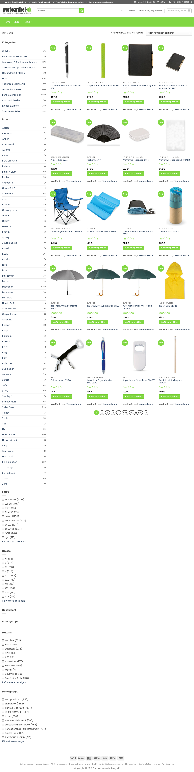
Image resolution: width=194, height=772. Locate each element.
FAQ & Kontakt (128, 11)
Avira (5, 155)
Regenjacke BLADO (168, 306)
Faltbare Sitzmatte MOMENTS (101, 231)
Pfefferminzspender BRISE (136, 160)
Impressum (62, 764)
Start (4, 33)
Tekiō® (5, 412)
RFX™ (5, 347)
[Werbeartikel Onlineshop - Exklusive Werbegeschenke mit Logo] (17, 11)
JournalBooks (9, 243)
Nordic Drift (8, 303)
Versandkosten (74, 109)
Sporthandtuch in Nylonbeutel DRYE (138, 233)
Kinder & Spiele (10, 105)
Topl (4, 423)
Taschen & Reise (11, 111)
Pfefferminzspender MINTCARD (174, 160)
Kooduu (6, 259)
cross (5, 199)
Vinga (5, 445)
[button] (150, 10)
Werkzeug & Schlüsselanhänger (19, 62)
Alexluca (7, 133)
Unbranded (8, 434)
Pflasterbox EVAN (59, 160)
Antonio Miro (9, 144)
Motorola (7, 297)
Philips (5, 330)
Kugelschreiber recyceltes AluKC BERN (67, 87)
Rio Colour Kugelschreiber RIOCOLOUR (100, 381)
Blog (27, 22)
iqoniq (5, 237)
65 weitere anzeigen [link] (13, 600)
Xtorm (5, 478)
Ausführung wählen (61, 102)
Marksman (8, 275)
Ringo (5, 352)
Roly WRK (7, 363)
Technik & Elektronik (13, 84)
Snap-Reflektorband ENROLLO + (103, 85)
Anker (5, 138)
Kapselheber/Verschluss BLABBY (139, 380)
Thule (5, 418)
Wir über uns (168, 764)
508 (140, 412)
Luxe (4, 270)
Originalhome (9, 314)
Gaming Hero (9, 210)
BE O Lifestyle (9, 160)
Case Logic (8, 193)
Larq (4, 265)
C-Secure (7, 182)
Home (7, 22)
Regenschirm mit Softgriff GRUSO (64, 307)
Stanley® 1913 (9, 401)
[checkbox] (24, 500)
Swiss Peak (8, 407)
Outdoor (7, 51)
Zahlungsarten (27, 764)
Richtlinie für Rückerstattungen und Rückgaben (114, 764)
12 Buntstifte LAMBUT (169, 231)
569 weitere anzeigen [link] (14, 541)
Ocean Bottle (9, 308)
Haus (5, 78)
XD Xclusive (8, 473)
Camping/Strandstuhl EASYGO (66, 231)
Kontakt (156, 764)
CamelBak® (8, 188)
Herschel (7, 226)
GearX (5, 215)
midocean (7, 286)
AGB (53, 764)
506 (125, 412)
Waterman (8, 451)
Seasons (6, 374)
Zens (4, 483)
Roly (4, 358)
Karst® (5, 248)
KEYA (5, 253)
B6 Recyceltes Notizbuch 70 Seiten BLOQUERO (173, 87)
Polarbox (7, 336)
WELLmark (8, 456)
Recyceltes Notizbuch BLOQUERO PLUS (139, 87)
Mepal (5, 281)
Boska (5, 177)
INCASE (6, 232)
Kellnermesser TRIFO (61, 380)
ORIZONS (7, 319)
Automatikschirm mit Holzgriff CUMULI (138, 307)
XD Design (7, 467)
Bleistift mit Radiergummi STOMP (171, 381)
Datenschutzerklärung (79, 764)
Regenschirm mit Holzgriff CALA (103, 306)
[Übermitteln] (81, 10)
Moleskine (7, 292)
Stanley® (7, 396)
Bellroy (6, 166)
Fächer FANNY (94, 160)
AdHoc (6, 128)
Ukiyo (5, 429)
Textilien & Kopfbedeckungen (18, 67)
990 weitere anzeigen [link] (14, 682)
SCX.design (8, 369)
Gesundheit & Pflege (13, 73)
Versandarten (42, 764)
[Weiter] (146, 412)
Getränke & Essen (12, 89)
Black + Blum (9, 171)
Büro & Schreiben (11, 94)
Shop (17, 22)
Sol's (4, 385)
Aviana (6, 149)
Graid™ (6, 221)
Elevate (6, 204)
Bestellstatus (145, 764)
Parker (6, 325)
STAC (5, 390)
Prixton (6, 341)
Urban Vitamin (10, 440)
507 (132, 412)
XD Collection (9, 462)
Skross (5, 379)
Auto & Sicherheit (11, 100)
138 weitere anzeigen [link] (13, 741)
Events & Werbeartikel (14, 56)
